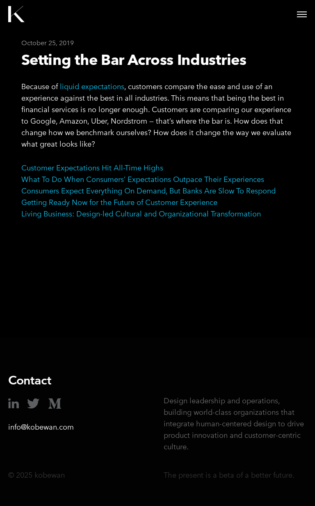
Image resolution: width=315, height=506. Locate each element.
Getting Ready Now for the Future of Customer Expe (109, 202)
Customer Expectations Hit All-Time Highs (92, 167)
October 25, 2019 (47, 43)
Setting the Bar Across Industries (134, 60)
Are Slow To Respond (240, 191)
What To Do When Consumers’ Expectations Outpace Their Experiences (142, 179)
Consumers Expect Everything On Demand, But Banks (112, 191)
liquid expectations (92, 86)
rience (207, 202)
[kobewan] (16, 14)
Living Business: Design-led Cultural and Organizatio (110, 213)
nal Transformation (230, 213)
